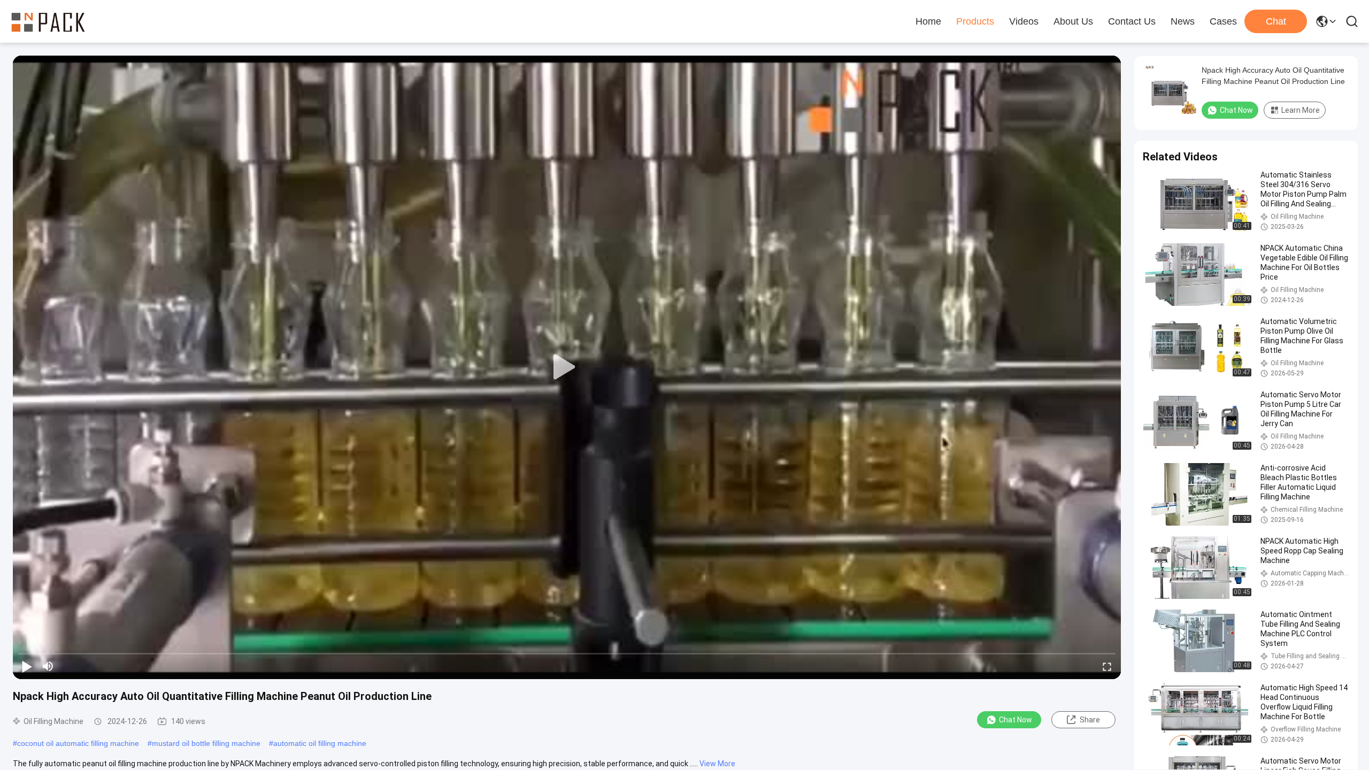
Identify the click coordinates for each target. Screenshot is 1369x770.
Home (928, 21)
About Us (1073, 21)
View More (717, 763)
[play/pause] (26, 666)
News (1183, 21)
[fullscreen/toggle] (1107, 666)
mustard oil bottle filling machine (206, 743)
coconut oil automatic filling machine (78, 743)
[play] (566, 367)
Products (975, 21)
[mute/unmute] (48, 666)
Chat (1276, 21)
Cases (1223, 21)
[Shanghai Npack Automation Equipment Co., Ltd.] (48, 21)
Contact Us (1132, 21)
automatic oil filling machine (319, 743)
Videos (1024, 21)
